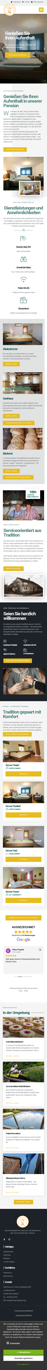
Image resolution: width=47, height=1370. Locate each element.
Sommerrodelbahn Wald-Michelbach (18, 1086)
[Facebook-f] (4, 1239)
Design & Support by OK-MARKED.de (23, 1315)
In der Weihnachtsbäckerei (14, 1042)
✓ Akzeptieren (23, 1352)
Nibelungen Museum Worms (15, 1178)
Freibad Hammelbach (13, 1133)
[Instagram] (9, 1239)
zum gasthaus (16, 56)
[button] (41, 9)
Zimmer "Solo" (11, 850)
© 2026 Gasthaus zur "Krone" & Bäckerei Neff (23, 1311)
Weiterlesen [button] (10, 970)
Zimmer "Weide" (12, 765)
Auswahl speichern (23, 1358)
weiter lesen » (13, 1056)
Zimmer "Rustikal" (13, 806)
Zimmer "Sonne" (12, 891)
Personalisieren (23, 1364)
